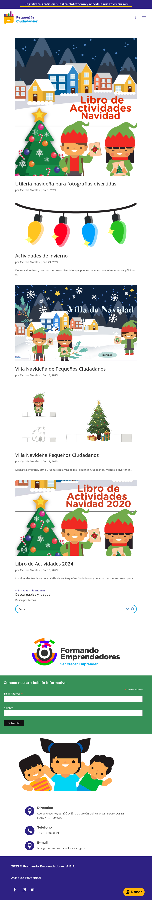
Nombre (8, 707)
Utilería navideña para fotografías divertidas (65, 183)
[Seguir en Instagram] (23, 889)
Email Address (13, 693)
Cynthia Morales (30, 190)
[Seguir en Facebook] (15, 889)
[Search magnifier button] (132, 609)
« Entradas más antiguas (30, 590)
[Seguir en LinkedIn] (32, 889)
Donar (136, 892)
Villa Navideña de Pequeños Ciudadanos (60, 368)
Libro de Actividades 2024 (44, 563)
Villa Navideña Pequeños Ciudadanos (57, 455)
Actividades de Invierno (41, 255)
